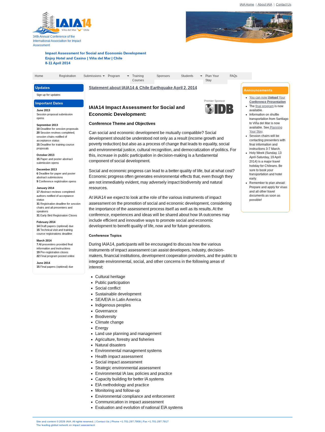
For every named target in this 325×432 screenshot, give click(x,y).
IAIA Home (247, 4)
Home (39, 76)
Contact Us (283, 4)
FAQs (233, 76)
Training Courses (138, 78)
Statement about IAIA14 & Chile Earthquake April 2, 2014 (143, 88)
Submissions (92, 76)
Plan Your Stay (212, 78)
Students (187, 76)
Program (114, 76)
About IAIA (264, 4)
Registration (67, 76)
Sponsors (163, 76)
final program (264, 106)
